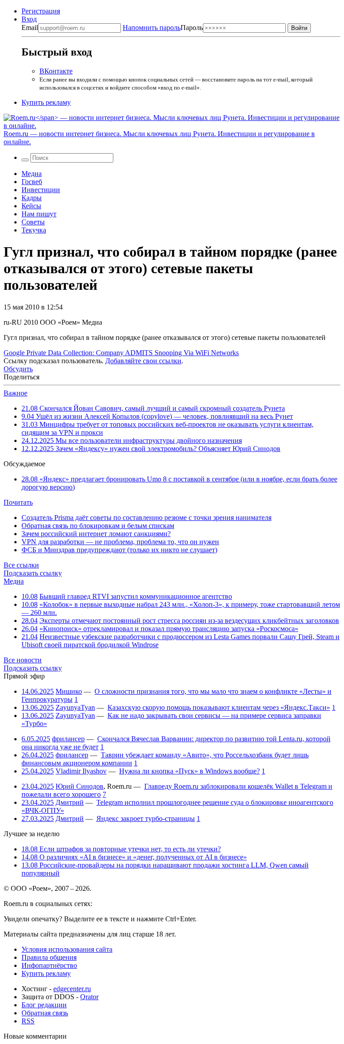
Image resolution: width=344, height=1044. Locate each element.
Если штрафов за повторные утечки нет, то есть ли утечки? (121, 849)
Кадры (32, 198)
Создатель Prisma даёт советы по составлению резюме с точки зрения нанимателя (146, 517)
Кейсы (31, 206)
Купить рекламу (46, 102)
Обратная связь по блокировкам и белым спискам (98, 525)
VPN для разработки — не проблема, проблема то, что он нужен (120, 542)
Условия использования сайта (67, 949)
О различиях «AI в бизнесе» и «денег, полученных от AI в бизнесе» (134, 857)
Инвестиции (41, 189)
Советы (33, 222)
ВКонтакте (56, 71)
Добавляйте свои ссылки (143, 361)
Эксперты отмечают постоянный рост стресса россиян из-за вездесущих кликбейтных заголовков (189, 620)
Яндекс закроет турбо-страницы (145, 818)
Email (30, 27)
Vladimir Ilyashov (81, 771)
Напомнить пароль (152, 27)
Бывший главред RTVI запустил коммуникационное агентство (135, 596)
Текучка (34, 230)
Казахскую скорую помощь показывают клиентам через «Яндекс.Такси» (219, 707)
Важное (15, 393)
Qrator (89, 997)
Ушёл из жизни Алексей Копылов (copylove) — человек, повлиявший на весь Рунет (157, 416)
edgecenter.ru (72, 988)
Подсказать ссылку (33, 573)
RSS (28, 1021)
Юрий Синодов (79, 786)
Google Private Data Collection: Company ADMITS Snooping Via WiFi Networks (121, 353)
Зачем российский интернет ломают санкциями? (96, 533)
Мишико (69, 691)
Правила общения (49, 957)
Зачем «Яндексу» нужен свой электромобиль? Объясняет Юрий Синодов (151, 448)
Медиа (32, 173)
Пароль (163, 27)
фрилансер (68, 739)
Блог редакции (44, 1005)
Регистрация (41, 11)
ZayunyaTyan (75, 707)
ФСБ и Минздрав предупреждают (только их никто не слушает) (119, 550)
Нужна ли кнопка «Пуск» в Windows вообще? (189, 771)
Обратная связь (45, 1013)
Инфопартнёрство (49, 965)
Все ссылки (21, 565)
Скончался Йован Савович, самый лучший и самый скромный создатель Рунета (153, 408)
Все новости (23, 660)
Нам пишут (39, 214)
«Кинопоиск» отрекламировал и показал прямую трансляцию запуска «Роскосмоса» (168, 628)
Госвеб (32, 181)
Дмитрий (70, 802)
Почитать (18, 502)
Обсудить (18, 369)
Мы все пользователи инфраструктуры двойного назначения (132, 440)
